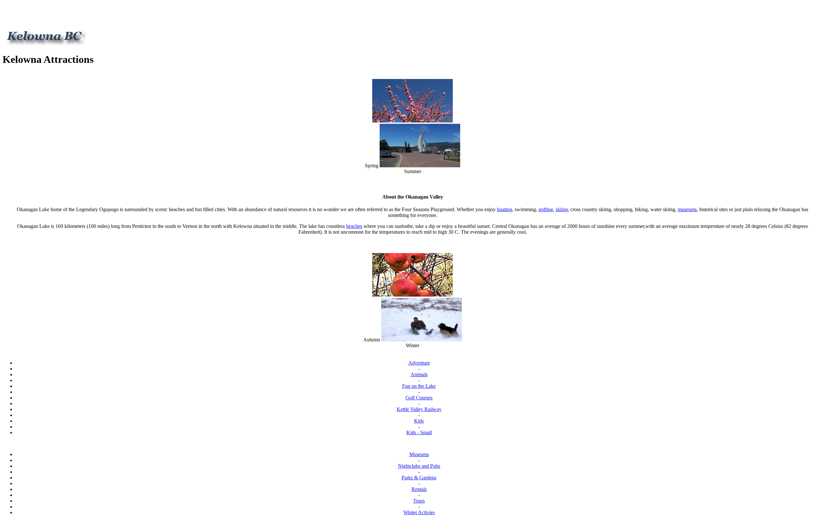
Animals (419, 374)
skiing (562, 209)
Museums (419, 454)
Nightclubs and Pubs (419, 466)
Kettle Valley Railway (419, 409)
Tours (419, 501)
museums (687, 209)
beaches (354, 226)
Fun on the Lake (419, 386)
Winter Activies (419, 512)
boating (504, 209)
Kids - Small (419, 432)
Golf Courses (418, 397)
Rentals (419, 489)
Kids (419, 421)
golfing (546, 209)
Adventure (419, 363)
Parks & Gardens (419, 477)
